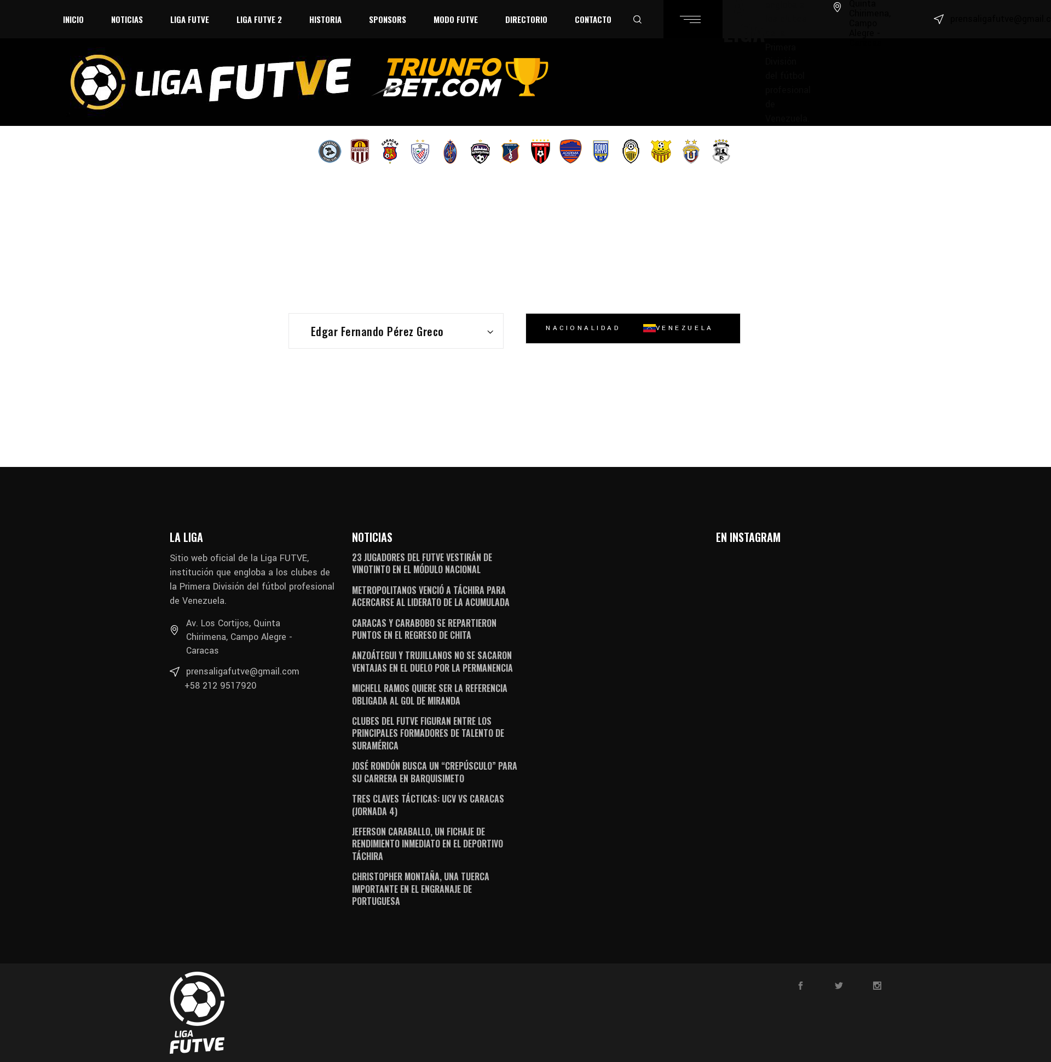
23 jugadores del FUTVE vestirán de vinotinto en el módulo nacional (422, 563)
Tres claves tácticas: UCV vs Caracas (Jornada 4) (428, 804)
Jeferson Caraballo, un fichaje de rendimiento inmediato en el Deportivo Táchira (427, 844)
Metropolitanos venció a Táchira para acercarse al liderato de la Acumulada (431, 596)
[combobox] (396, 331)
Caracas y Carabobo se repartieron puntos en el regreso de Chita (424, 629)
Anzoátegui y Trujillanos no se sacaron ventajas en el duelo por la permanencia (432, 661)
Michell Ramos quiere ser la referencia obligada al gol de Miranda (429, 694)
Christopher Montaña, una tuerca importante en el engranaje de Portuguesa (420, 889)
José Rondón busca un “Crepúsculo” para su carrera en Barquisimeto (434, 771)
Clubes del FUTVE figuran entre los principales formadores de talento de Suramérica (428, 733)
